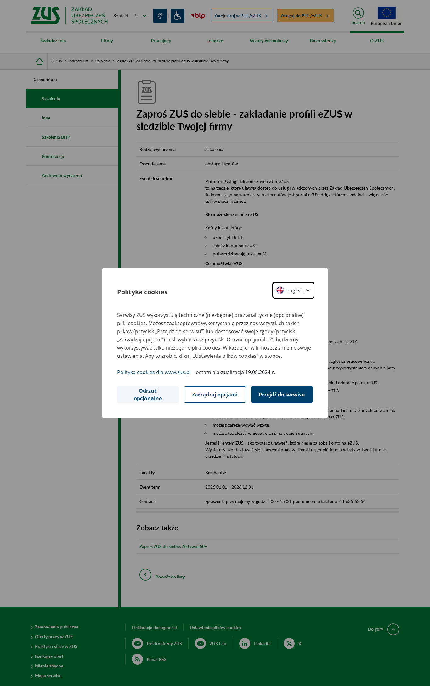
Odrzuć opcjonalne (148, 394)
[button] (293, 290)
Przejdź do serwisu (282, 394)
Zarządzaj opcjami (215, 394)
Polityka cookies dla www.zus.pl (154, 372)
